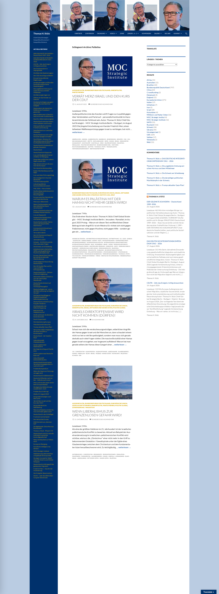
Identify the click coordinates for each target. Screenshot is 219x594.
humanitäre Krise (122, 240)
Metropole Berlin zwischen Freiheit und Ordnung (42, 127)
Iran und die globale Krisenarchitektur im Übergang (43, 156)
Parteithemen (78, 92)
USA (108, 195)
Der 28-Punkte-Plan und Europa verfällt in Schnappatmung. (42, 268)
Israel (117, 141)
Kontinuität (86, 143)
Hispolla (111, 456)
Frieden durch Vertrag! (41, 391)
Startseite (78, 33)
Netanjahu (116, 353)
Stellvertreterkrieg (95, 252)
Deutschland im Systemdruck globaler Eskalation (43, 146)
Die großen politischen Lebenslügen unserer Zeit (43, 160)
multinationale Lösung (80, 246)
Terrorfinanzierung (110, 254)
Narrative (109, 246)
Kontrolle (95, 143)
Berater (120, 139)
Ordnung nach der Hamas (88, 248)
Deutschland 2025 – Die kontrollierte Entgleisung (43, 273)
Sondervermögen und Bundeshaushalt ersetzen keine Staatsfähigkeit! (43, 84)
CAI (73, 351)
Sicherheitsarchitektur (113, 250)
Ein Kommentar (98, 320)
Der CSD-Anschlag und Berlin (43, 76)
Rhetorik (115, 145)
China (149, 90)
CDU (125, 139)
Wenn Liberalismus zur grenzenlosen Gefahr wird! (97, 413)
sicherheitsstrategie (79, 252)
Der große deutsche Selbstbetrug (40, 406)
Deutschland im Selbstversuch (43, 376)
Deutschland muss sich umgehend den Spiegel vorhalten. (43, 135)
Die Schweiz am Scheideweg (173, 173)
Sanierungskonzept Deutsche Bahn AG (43, 354)
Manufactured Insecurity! (42, 324)
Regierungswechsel (104, 145)
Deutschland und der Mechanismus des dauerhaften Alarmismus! (43, 224)
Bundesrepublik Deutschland (97, 90)
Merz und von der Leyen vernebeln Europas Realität (43, 383)
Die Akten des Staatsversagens (43, 73)
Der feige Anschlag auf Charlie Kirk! (43, 350)
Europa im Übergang (40, 444)
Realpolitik (92, 250)
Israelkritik (124, 141)
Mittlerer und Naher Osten (101, 308)
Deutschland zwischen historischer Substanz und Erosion (43, 122)
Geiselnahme (112, 351)
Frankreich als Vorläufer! (41, 417)
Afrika (149, 80)
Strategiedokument (110, 252)
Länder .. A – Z (132, 33)
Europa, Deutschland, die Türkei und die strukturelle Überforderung (43, 257)
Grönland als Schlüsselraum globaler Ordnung (42, 229)
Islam (88, 353)
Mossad (98, 353)
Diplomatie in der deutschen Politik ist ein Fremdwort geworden (42, 110)
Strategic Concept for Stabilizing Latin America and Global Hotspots (43, 460)
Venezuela (151, 140)
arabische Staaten (78, 238)
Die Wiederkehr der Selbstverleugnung (40, 307)
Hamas (111, 141)
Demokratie (98, 454)
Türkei (98, 256)
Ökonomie (101, 33)
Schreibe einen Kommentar (101, 104)
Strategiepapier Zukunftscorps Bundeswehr (43, 427)
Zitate (122, 33)
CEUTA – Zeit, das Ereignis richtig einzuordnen (165, 283)
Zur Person (89, 33)
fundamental (85, 456)
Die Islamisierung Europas (42, 322)
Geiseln (129, 238)
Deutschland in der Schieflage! (43, 414)
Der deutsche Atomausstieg (42, 168)
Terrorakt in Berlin (39, 233)
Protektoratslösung (79, 250)
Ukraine (150, 130)
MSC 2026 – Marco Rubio (42, 188)
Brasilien (150, 85)
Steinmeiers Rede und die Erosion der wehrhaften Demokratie (43, 278)
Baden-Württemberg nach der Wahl (43, 172)
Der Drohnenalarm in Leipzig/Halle (40, 69)
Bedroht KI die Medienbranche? (39, 311)
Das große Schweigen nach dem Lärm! (42, 397)
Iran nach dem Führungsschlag (43, 175)
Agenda (84, 139)
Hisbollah (81, 353)
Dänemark (151, 95)
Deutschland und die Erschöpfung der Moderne (43, 302)
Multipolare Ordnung (97, 246)
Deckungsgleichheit (79, 141)
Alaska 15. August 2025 (41, 394)
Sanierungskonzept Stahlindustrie (39, 345)
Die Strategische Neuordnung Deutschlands (43, 262)
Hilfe (99, 240)
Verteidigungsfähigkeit (80, 148)
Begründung (111, 139)
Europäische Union (106, 193)
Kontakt (177, 33)
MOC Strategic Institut (96, 195)
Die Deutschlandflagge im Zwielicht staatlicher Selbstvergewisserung (41, 297)
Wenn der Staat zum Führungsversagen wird (43, 372)
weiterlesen (78, 132)
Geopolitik (76, 240)
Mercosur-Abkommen (40, 202)
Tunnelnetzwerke (88, 256)
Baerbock (102, 139)
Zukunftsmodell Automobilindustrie (40, 359)
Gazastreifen (90, 351)
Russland (100, 250)
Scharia (75, 355)
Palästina (120, 143)
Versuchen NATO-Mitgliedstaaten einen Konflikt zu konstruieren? (43, 331)
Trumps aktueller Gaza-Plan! (173, 185)
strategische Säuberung (93, 254)
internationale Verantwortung (115, 242)
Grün (106, 141)
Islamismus (98, 244)
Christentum (80, 351)
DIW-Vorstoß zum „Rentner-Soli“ (42, 423)
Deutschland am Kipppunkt (42, 152)
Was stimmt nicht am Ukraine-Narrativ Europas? (43, 165)
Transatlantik (111, 147)
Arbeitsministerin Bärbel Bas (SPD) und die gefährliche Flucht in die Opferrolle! (42, 251)
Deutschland (37, 150)
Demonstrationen (109, 454)
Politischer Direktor (88, 145)
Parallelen (76, 145)
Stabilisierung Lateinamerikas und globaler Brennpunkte (43, 454)
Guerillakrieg (86, 240)
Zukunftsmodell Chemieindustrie (38, 341)
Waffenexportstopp (97, 148)
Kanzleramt (76, 143)
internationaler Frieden (81, 244)
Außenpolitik (78, 90)
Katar (111, 244)
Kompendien (146, 33)
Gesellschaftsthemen (81, 405)
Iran (92, 244)
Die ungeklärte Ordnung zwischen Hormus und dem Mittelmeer (43, 90)
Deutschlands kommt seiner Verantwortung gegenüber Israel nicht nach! (43, 364)
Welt (113, 195)
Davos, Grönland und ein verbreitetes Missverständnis (43, 211)
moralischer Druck (120, 244)
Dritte (90, 141)
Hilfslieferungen (108, 240)
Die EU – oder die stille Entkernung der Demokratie (43, 476)
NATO (116, 246)
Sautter (90, 147)
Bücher (167, 33)
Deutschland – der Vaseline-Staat (42, 337)
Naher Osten (106, 353)
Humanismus (119, 456)
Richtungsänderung (79, 147)
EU (121, 238)
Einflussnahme (98, 141)
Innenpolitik (116, 90)
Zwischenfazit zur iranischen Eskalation (42, 131)
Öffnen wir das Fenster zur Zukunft (42, 98)
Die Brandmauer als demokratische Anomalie (43, 316)
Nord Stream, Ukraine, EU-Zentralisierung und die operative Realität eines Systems (43, 141)
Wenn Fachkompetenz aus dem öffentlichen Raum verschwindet (42, 206)
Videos (112, 33)
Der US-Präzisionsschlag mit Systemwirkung (42, 236)
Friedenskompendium (40, 369)
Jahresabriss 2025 (39, 240)
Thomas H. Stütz (41, 33)
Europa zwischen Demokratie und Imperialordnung (43, 198)
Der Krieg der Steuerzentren (42, 473)
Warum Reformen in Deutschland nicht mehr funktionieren (43, 115)
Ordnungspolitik (105, 248)
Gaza (124, 238)
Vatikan (150, 137)
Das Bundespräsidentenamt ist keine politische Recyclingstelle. (43, 193)
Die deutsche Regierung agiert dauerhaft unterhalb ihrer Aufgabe (43, 104)
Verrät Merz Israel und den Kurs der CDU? (101, 98)
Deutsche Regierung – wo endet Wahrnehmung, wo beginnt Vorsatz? (43, 291)
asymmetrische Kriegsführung (97, 238)
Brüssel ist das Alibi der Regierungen (41, 79)
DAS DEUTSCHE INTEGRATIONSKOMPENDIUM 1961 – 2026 (43, 60)
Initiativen (151, 105)
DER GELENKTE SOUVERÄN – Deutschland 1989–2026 (43, 54)
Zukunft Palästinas (79, 257)
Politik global (119, 308)
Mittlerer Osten (93, 458)
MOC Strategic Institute (156, 120)
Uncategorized (152, 132)
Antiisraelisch (77, 454)
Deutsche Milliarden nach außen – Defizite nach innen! (43, 379)
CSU (128, 139)
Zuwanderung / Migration (83, 407)
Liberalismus (81, 458)
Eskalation (120, 454)
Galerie (157, 33)
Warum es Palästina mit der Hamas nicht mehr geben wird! (99, 200)
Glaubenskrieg (123, 351)
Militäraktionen (110, 143)
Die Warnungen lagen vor (41, 95)
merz (102, 143)
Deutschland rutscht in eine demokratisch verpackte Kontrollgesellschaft (43, 435)
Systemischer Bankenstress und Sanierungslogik (42, 218)
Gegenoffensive (101, 351)
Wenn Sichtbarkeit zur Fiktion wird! (43, 440)
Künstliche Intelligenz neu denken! (42, 447)
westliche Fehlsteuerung (110, 256)
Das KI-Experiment (39, 319)
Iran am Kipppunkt (39, 215)
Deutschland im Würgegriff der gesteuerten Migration (43, 465)
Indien (149, 102)
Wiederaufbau (125, 256)
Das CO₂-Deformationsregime (43, 119)
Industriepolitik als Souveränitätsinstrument (41, 185)
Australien (151, 82)
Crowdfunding (152, 92)
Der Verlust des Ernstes (41, 419)
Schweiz (150, 127)
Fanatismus (76, 456)
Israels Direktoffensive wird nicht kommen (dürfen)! (98, 313)
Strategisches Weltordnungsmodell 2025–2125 (43, 388)
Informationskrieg (79, 242)
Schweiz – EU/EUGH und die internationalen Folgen (42, 243)
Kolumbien (151, 112)
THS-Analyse (76, 256)
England (150, 97)
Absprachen (76, 139)
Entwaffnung (114, 238)
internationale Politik (95, 242)
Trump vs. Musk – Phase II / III (43, 431)
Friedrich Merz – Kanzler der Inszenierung (43, 469)
